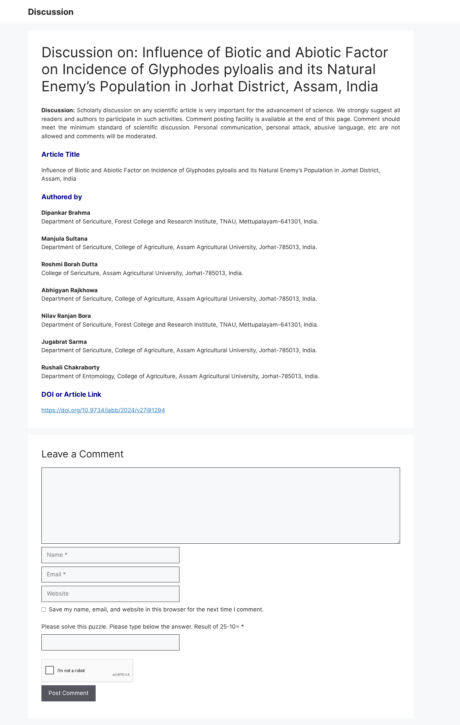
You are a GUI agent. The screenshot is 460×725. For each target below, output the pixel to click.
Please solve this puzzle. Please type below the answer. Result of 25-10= (142, 626)
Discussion (51, 12)
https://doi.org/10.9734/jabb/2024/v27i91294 (103, 410)
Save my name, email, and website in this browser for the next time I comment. (156, 609)
